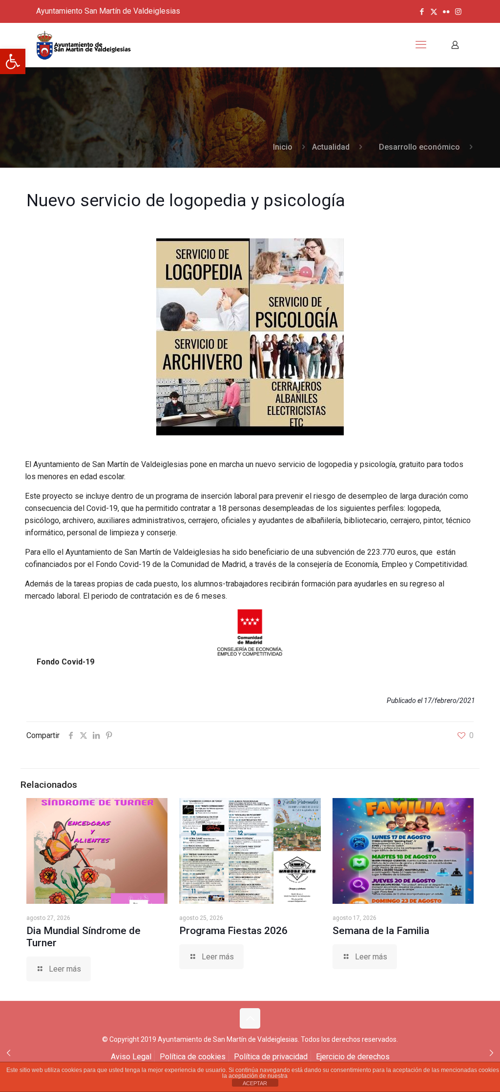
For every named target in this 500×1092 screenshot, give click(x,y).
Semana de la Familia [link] (381, 930)
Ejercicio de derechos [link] (353, 1056)
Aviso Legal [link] (131, 1056)
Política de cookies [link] (193, 1056)
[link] (12, 61)
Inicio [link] (282, 147)
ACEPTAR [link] (255, 1083)
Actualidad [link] (331, 147)
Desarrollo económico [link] (419, 147)
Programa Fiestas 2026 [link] (233, 930)
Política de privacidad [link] (271, 1056)
